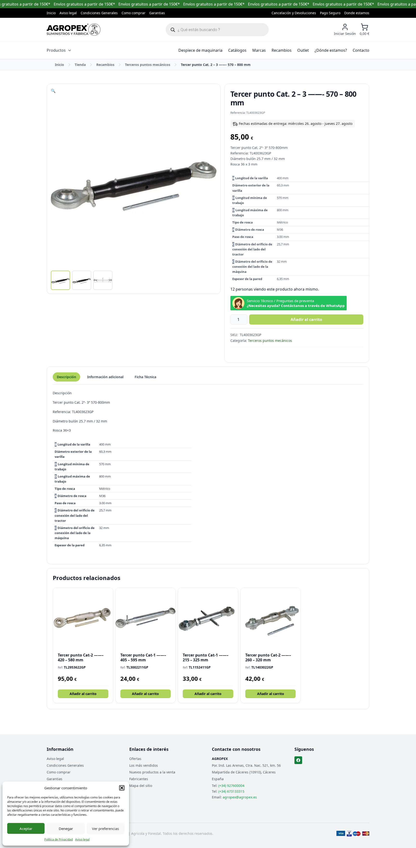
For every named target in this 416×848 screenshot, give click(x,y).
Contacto (361, 50)
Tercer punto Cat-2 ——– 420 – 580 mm (81, 657)
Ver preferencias (105, 828)
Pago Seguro (330, 13)
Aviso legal (82, 839)
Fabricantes (138, 779)
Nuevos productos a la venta (152, 772)
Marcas (259, 50)
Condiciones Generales (99, 13)
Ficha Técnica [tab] (145, 377)
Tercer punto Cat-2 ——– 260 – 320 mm (268, 657)
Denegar (66, 828)
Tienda (80, 64)
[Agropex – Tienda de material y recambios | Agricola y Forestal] (73, 30)
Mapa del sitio (140, 785)
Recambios (282, 50)
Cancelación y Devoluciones (294, 13)
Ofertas (135, 758)
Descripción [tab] (66, 377)
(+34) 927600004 (231, 785)
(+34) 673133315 (231, 791)
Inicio (51, 13)
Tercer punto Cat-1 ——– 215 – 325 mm (205, 657)
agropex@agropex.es (240, 797)
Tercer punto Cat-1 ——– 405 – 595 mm (143, 657)
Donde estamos (356, 13)
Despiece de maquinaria (200, 50)
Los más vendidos (143, 765)
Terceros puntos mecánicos (147, 64)
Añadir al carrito (306, 319)
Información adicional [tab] (105, 377)
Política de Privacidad (58, 839)
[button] (121, 787)
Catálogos (237, 50)
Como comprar (133, 13)
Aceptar (26, 828)
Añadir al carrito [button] (83, 693)
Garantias (157, 13)
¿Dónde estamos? (331, 50)
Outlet (303, 50)
